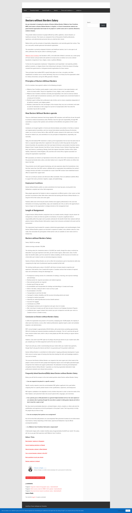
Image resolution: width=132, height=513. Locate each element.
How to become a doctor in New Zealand (36, 449)
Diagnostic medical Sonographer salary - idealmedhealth (44, 486)
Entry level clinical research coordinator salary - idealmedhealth (46, 491)
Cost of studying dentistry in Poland (35, 445)
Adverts (56, 10)
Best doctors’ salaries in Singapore (35, 441)
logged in (34, 497)
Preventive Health (34, 10)
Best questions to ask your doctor (34, 457)
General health (45, 10)
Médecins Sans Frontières (32, 55)
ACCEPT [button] (127, 510)
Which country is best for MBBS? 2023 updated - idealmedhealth (46, 489)
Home (25, 10)
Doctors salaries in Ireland (33, 461)
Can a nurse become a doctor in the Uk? (36, 453)
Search (88, 22)
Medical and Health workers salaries (35, 477)
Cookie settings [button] (121, 510)
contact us (78, 10)
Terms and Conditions (66, 10)
